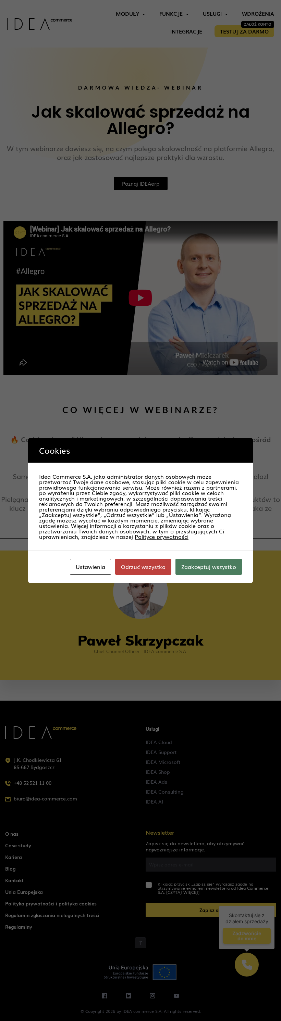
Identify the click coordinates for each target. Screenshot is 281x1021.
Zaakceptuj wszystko (208, 566)
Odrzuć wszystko (143, 566)
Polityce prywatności (161, 536)
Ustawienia (90, 566)
